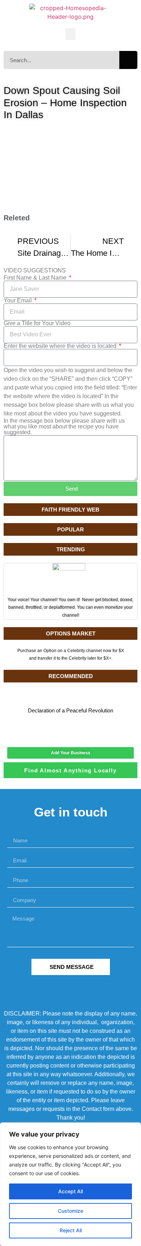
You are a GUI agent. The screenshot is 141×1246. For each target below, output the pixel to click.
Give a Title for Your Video (37, 323)
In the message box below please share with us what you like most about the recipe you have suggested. (64, 426)
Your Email (18, 300)
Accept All (70, 1191)
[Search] (128, 60)
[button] (70, 34)
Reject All (71, 1230)
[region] (70, 1184)
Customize (70, 1211)
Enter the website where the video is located (61, 346)
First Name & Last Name (36, 278)
